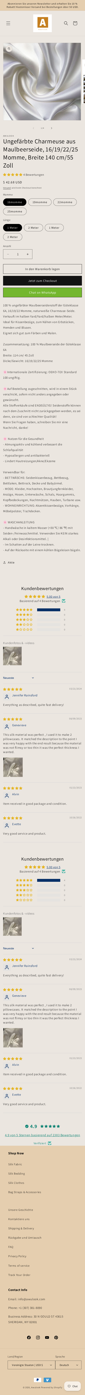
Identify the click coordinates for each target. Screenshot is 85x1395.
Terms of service (19, 1265)
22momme (65, 202)
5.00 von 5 (53, 597)
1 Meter (12, 228)
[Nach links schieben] (33, 128)
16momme (14, 202)
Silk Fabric (15, 1164)
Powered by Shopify (51, 1387)
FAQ (10, 1247)
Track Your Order (19, 1275)
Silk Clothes (16, 1183)
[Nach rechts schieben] (51, 128)
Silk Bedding (16, 1173)
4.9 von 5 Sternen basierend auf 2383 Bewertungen (42, 1135)
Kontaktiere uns (19, 1219)
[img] (12, 689)
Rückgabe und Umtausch (25, 1237)
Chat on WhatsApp (42, 292)
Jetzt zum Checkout (42, 281)
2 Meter (33, 228)
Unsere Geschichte (20, 1210)
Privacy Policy (17, 1256)
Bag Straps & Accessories (24, 1192)
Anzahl (7, 246)
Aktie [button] (11, 562)
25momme (14, 211)
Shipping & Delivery (21, 1228)
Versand (7, 187)
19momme (40, 202)
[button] (8, 23)
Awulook (35, 1387)
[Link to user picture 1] (13, 767)
